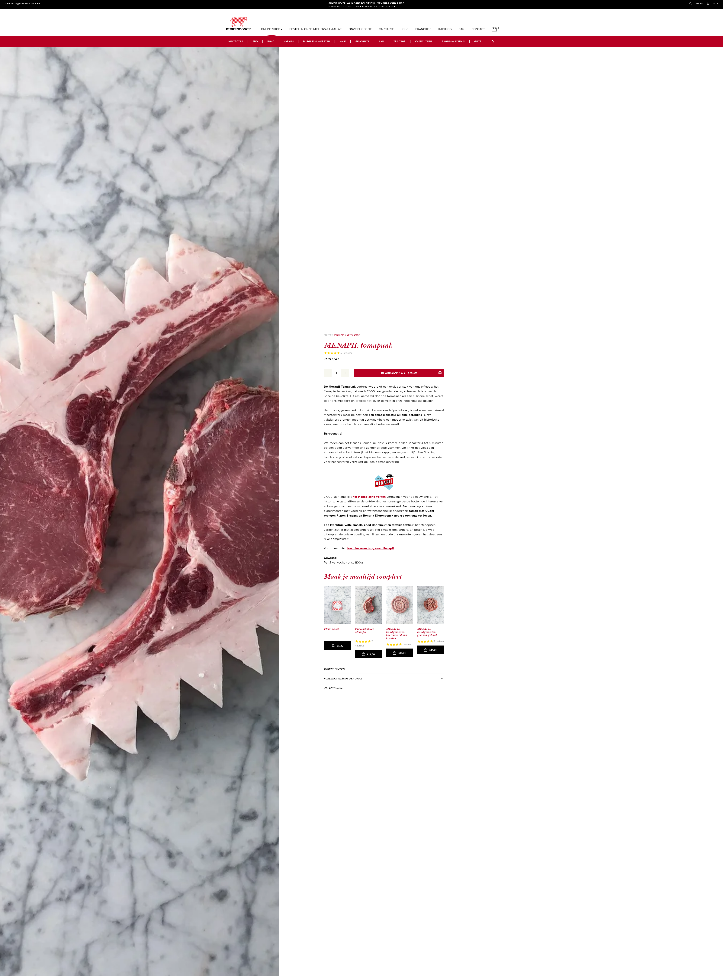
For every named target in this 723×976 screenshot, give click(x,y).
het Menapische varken (369, 496)
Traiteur (400, 41)
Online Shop (271, 29)
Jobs (404, 29)
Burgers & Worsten (316, 41)
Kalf (342, 41)
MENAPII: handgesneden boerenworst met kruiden (396, 633)
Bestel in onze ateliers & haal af (315, 29)
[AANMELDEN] (708, 4)
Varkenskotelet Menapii (364, 630)
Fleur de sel (331, 629)
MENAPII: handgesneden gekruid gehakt (427, 631)
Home (328, 334)
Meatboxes (235, 41)
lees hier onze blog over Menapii (370, 548)
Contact (478, 29)
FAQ (461, 29)
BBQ (255, 41)
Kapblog (445, 29)
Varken (289, 41)
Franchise (423, 29)
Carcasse (386, 29)
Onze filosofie (360, 29)
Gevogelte (362, 41)
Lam (381, 41)
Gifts (477, 41)
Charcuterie (423, 41)
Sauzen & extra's (453, 41)
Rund (270, 41)
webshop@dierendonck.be (22, 3)
